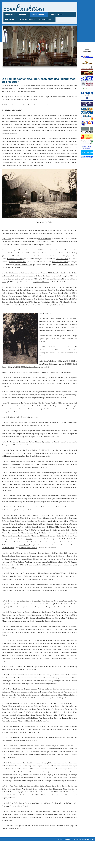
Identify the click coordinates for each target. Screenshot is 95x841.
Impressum (90, 839)
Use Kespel (9, 19)
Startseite (9, 14)
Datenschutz (82, 839)
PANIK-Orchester (26, 19)
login (75, 839)
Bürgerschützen (45, 19)
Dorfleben (22, 14)
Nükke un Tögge (56, 14)
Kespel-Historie (38, 14)
